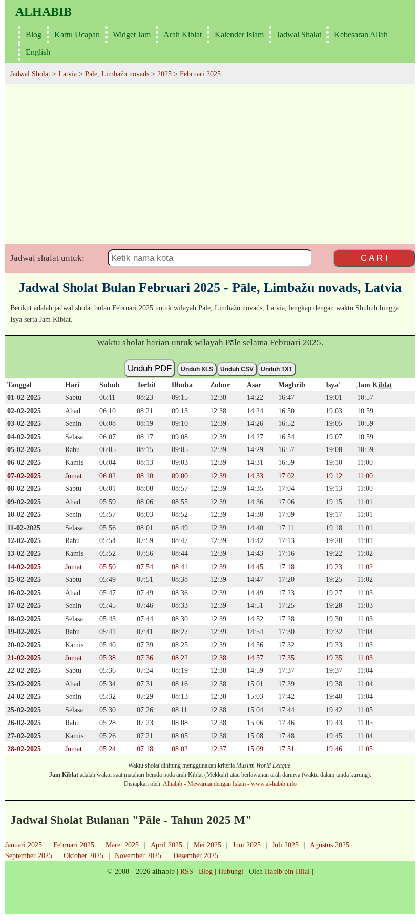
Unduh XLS (197, 369)
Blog (33, 34)
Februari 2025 (73, 845)
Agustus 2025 (329, 845)
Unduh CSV (237, 369)
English (38, 52)
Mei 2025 (207, 845)
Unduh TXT (276, 369)
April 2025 (166, 845)
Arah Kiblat (182, 34)
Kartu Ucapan (77, 34)
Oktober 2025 (83, 855)
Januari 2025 (23, 845)
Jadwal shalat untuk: (47, 258)
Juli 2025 (285, 845)
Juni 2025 (247, 845)
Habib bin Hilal (287, 871)
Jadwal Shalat (299, 34)
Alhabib (43, 11)
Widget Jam (132, 34)
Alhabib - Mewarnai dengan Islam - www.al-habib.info (230, 783)
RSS (186, 871)
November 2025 (138, 855)
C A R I (374, 258)
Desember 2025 (195, 855)
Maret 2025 (122, 845)
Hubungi (230, 871)
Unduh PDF (150, 368)
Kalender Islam (239, 34)
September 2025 (28, 855)
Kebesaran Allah (361, 34)
